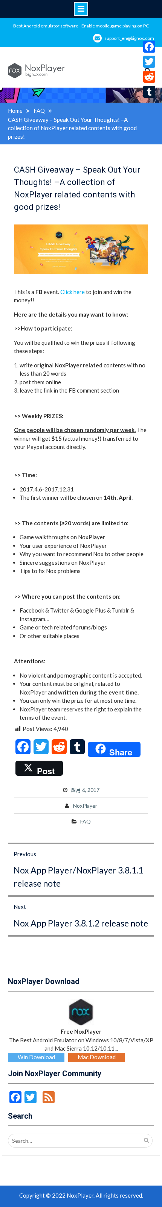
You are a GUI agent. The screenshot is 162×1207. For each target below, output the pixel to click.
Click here (72, 291)
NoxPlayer (85, 805)
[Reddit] (149, 76)
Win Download (36, 1057)
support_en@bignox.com (129, 38)
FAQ (85, 821)
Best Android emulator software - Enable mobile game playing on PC (81, 26)
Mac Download (97, 1057)
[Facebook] (149, 46)
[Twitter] (149, 61)
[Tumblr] (149, 91)
